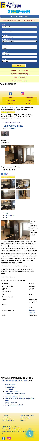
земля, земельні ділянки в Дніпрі (15, 393)
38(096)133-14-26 (13, 126)
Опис (6, 213)
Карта (6, 217)
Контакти (23, 420)
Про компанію (11, 103)
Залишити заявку (19, 77)
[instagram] (22, 93)
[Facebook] (10, 93)
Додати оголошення (20, 16)
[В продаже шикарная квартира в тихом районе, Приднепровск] (19, 164)
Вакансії (28, 103)
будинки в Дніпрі (10, 387)
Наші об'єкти (29, 97)
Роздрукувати (7, 112)
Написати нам (8, 177)
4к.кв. (33, 20)
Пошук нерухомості (13, 107)
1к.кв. (19, 20)
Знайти (18, 65)
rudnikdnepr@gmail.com (14, 429)
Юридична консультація (19, 70)
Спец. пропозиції (8, 420)
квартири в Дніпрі (10, 384)
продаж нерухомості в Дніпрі (14, 380)
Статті (29, 100)
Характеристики (10, 215)
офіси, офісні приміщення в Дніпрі (15, 396)
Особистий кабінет (19, 81)
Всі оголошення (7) (10, 128)
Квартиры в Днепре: (9, 20)
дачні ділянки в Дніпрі (12, 391)
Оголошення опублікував (12, 122)
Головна (11, 97)
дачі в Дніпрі (9, 389)
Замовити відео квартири (19, 74)
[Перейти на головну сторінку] (19, 4)
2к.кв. (23, 20)
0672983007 (12, 84)
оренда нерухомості (11, 403)
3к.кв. (28, 20)
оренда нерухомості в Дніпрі (14, 405)
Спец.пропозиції (11, 100)
